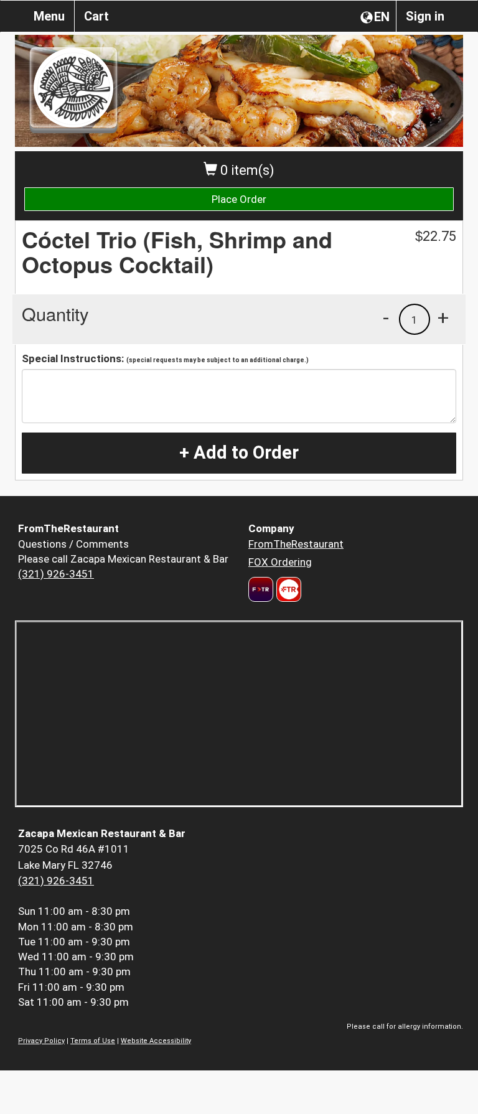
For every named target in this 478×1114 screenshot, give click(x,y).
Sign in (425, 16)
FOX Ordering (280, 562)
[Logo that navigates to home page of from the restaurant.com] (260, 589)
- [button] (386, 317)
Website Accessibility (156, 1041)
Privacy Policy (41, 1041)
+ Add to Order (239, 452)
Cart (96, 16)
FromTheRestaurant (296, 544)
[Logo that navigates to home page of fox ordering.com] (287, 589)
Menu (49, 16)
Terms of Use (92, 1041)
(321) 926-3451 (56, 574)
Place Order (239, 199)
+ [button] (443, 317)
